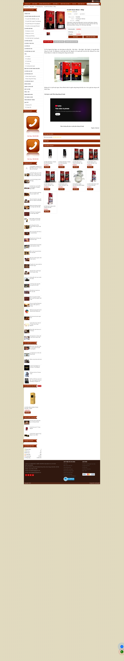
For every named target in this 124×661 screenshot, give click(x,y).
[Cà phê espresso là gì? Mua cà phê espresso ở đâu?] (26, 248)
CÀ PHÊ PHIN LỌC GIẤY (30, 51)
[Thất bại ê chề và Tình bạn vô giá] (26, 376)
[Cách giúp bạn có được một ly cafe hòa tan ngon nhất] (26, 340)
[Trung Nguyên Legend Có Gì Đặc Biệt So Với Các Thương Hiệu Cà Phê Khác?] (26, 170)
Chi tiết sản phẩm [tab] (59, 41)
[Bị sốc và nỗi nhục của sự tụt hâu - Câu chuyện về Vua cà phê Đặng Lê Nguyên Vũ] (26, 383)
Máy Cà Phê (27, 89)
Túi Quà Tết (28, 107)
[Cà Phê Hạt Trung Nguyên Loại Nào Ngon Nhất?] (26, 216)
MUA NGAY (27, 412)
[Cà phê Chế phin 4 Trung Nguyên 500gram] (50, 154)
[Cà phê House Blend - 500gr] (54, 20)
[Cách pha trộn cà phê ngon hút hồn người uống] (26, 274)
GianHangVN (97, 483)
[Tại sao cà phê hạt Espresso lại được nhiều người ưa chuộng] (26, 307)
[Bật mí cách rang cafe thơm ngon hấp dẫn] (26, 255)
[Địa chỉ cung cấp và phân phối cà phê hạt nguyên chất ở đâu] (26, 301)
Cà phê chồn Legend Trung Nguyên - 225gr (31, 408)
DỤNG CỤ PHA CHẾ (29, 86)
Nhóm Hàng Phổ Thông (31, 78)
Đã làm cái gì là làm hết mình (36, 359)
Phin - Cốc (27, 91)
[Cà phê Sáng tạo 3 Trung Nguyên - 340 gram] (93, 154)
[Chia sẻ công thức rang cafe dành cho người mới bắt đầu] (26, 203)
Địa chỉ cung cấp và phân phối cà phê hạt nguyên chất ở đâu (35, 298)
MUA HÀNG (75, 36)
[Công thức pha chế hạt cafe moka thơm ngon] (26, 242)
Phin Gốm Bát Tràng (30, 99)
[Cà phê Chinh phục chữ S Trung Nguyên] (93, 176)
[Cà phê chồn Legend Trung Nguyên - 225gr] (33, 397)
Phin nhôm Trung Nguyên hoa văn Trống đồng (78, 185)
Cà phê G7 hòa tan (29, 43)
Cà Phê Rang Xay (29, 73)
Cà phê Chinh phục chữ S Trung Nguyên (93, 184)
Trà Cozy (28, 63)
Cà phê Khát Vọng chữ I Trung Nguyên (50, 207)
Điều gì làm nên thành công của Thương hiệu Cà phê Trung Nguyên (35, 347)
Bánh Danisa (28, 83)
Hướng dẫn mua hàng (44, 3)
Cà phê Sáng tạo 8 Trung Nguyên (33, 23)
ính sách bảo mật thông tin (70, 475)
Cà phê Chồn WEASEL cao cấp (32, 18)
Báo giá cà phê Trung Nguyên (32, 68)
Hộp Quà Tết (28, 104)
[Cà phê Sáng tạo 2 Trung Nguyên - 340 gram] (79, 154)
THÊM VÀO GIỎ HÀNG (90, 36)
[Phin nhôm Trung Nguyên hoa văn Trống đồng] (79, 176)
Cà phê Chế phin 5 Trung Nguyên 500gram (64, 162)
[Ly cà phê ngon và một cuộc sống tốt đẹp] (26, 356)
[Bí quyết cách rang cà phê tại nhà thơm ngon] (26, 268)
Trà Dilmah (28, 58)
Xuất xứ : (73, 18)
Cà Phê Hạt (84, 467)
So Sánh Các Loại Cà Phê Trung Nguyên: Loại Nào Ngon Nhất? (35, 187)
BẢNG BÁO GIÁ (81, 3)
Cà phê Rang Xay (86, 465)
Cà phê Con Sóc (28, 40)
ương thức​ (67, 470)
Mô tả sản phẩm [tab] (48, 41)
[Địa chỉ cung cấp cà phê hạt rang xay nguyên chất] (26, 196)
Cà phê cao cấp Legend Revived (33, 26)
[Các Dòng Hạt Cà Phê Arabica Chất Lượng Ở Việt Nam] (26, 229)
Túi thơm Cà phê (29, 97)
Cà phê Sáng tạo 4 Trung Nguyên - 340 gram (49, 185)
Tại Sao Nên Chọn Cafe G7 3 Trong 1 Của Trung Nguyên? (35, 324)
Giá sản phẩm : (71, 29)
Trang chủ (27, 3)
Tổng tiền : (70, 34)
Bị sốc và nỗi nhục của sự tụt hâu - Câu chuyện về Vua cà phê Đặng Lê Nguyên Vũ (35, 380)
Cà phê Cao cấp (28, 71)
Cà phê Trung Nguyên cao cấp (32, 16)
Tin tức (74, 3)
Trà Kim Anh (28, 61)
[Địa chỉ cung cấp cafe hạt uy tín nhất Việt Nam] (26, 235)
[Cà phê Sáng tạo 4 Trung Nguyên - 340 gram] (50, 176)
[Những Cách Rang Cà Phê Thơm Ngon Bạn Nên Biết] (26, 209)
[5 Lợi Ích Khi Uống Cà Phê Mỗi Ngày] (26, 183)
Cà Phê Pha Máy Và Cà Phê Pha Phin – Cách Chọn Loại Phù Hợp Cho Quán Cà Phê (35, 174)
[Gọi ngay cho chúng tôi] (121, 651)
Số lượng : (70, 31)
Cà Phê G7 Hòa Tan (86, 469)
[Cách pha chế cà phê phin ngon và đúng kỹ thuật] (26, 424)
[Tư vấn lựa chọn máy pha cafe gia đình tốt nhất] (26, 287)
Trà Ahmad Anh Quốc (30, 66)
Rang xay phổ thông (30, 35)
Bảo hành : (72, 20)
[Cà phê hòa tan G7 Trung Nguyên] (26, 431)
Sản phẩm (55, 3)
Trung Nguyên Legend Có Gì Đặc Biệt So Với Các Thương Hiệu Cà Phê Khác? (36, 168)
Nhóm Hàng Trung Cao (31, 76)
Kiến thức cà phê (65, 3)
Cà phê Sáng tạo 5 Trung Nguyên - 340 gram (63, 185)
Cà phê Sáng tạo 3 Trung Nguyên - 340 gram (92, 163)
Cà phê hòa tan (28, 48)
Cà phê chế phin (28, 28)
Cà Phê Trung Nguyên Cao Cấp (88, 463)
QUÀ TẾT (27, 102)
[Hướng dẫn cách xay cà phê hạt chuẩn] (26, 281)
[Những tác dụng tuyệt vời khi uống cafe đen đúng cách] (26, 314)
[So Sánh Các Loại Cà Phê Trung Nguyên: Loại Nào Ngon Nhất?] (26, 190)
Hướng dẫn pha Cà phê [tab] (71, 41)
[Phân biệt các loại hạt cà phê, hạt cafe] (26, 294)
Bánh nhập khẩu (29, 94)
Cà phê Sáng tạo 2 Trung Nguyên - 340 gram (77, 163)
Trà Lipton (28, 56)
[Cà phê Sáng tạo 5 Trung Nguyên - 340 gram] (64, 176)
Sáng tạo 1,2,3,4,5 (30, 33)
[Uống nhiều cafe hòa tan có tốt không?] (26, 333)
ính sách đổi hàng (68, 474)
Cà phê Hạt (27, 46)
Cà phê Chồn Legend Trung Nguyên (33, 21)
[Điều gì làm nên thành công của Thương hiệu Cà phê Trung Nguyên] (26, 350)
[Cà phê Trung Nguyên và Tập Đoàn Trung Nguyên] (26, 370)
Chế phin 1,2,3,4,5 (30, 31)
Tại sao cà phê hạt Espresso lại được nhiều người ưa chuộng (35, 304)
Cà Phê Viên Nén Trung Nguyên (32, 38)
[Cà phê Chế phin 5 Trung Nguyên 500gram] (64, 154)
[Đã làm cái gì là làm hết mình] (26, 363)
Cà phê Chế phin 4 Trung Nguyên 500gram (50, 162)
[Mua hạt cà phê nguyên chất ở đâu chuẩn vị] (26, 261)
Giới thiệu (34, 3)
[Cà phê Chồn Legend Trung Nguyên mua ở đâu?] (26, 437)
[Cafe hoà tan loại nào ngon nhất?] (26, 320)
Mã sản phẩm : (72, 16)
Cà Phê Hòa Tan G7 (29, 81)
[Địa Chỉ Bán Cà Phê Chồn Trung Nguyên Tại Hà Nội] (26, 222)
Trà (25, 53)
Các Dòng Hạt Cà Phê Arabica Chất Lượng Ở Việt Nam (35, 226)
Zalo (122, 646)
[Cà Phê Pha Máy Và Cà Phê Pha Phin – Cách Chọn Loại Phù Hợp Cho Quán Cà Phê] (26, 177)
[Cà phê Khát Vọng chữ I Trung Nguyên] (50, 199)
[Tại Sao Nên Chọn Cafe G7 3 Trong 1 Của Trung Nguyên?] (26, 327)
